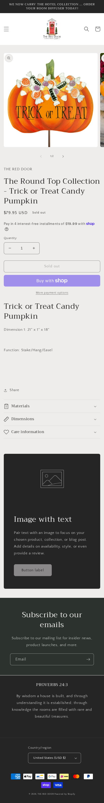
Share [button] (14, 390)
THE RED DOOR (46, 794)
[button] (6, 29)
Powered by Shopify (65, 794)
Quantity (10, 238)
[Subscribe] (88, 659)
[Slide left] (40, 156)
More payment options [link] (52, 292)
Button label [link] (32, 570)
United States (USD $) (49, 758)
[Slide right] (63, 156)
